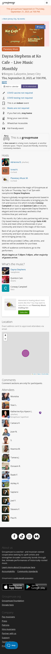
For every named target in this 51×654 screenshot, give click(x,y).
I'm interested (30, 86)
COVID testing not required (20, 98)
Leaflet (34, 374)
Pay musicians (8, 616)
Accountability (8, 571)
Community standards (27, 571)
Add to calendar (11, 86)
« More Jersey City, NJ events (13, 19)
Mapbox (39, 374)
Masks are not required (18, 108)
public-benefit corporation (23, 578)
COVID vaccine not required (20, 92)
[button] (5, 335)
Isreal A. (14, 169)
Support (6, 637)
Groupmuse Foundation (13, 600)
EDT (4, 82)
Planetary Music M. (19, 178)
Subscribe (24, 312)
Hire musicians (8, 629)
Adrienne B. (16, 162)
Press (4, 621)
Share (41, 27)
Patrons (5, 625)
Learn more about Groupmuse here (18, 567)
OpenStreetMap (45, 374)
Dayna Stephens (18, 269)
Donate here (8, 605)
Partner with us (9, 633)
